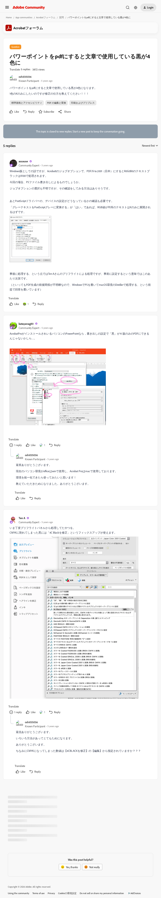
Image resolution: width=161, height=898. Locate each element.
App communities (24, 17)
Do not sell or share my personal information (102, 893)
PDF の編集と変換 (56, 102)
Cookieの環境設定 (67, 893)
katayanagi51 (26, 323)
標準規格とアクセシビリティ (26, 102)
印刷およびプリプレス (83, 102)
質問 (61, 17)
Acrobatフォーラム (45, 17)
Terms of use (38, 893)
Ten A (22, 518)
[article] (80, 233)
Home (9, 17)
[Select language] (136, 7)
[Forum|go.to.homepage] (29, 7)
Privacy (51, 893)
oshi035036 (25, 76)
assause (23, 161)
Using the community (18, 893)
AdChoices (136, 893)
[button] (7, 8)
